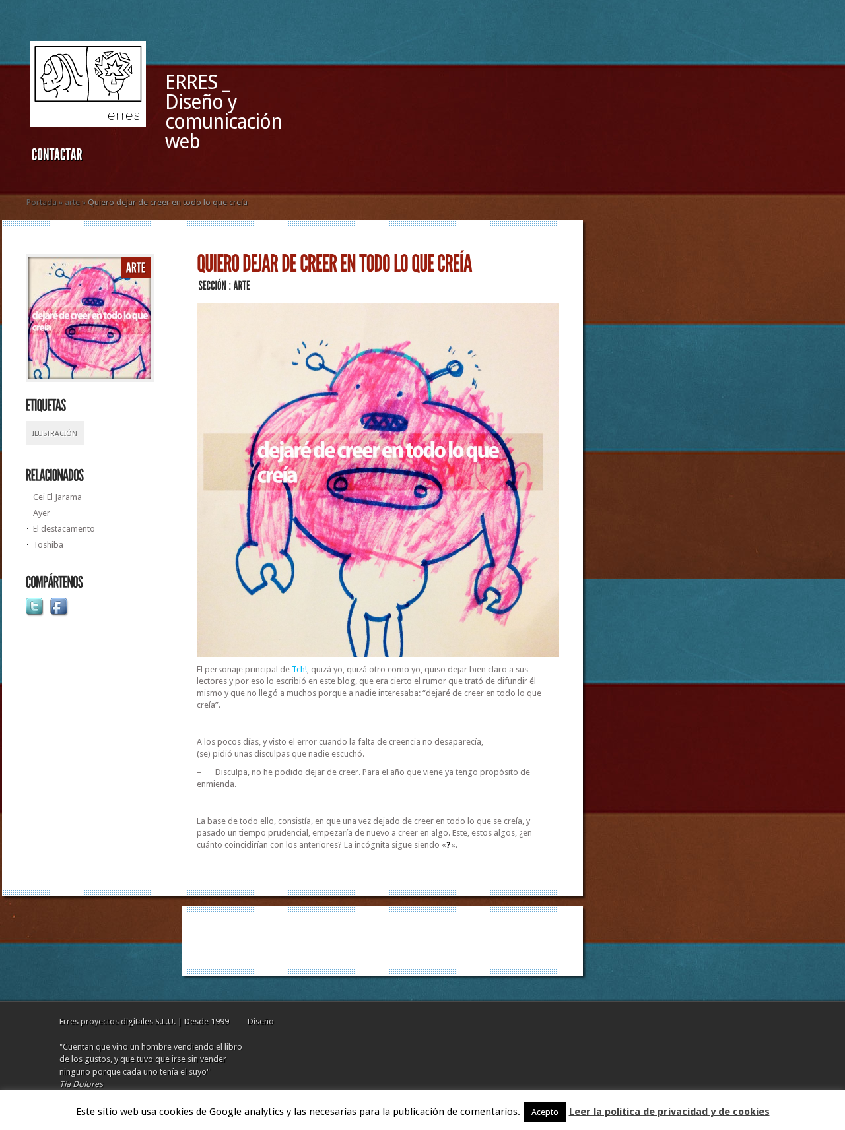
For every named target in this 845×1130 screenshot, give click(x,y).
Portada (41, 202)
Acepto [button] (544, 1112)
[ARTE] (136, 268)
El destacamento (64, 529)
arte (72, 202)
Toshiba (48, 544)
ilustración (54, 433)
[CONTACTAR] (57, 157)
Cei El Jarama (57, 497)
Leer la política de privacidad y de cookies (669, 1111)
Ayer (41, 513)
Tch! (299, 669)
